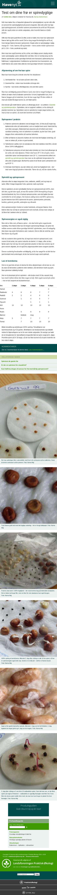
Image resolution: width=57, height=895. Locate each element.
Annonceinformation (32, 856)
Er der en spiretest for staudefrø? (14, 365)
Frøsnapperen (14, 832)
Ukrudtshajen (14, 843)
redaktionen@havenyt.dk (16, 856)
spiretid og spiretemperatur (15, 158)
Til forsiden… (13, 3)
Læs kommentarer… (36, 350)
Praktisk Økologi (28, 882)
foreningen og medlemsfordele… (31, 867)
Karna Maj (8, 17)
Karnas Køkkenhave (40, 17)
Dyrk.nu (28, 892)
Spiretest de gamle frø (9, 361)
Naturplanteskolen (15, 837)
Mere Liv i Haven (28, 887)
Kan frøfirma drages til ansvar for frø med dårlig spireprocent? (24, 369)
